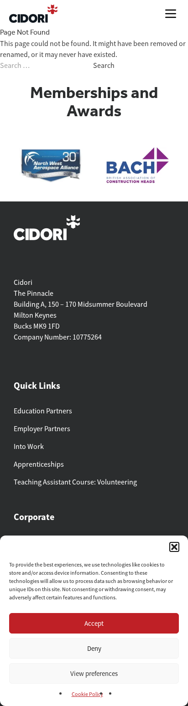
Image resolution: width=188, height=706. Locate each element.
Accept (94, 623)
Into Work (29, 446)
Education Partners (43, 411)
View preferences (94, 673)
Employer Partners (42, 428)
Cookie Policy (87, 694)
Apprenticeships (39, 464)
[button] (174, 546)
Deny (94, 648)
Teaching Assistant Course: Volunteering (75, 482)
